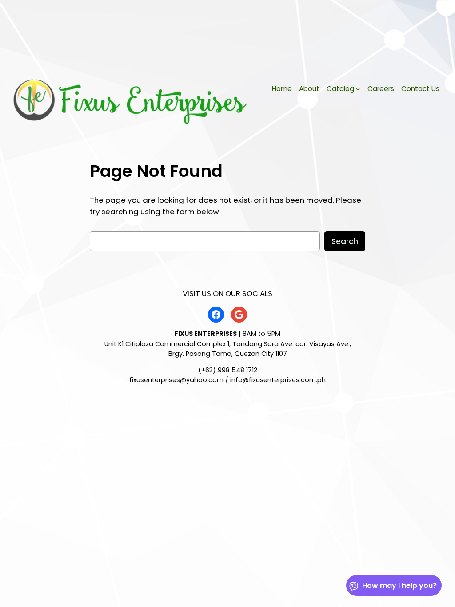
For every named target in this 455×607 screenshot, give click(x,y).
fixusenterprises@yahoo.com (176, 379)
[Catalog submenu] (358, 89)
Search (344, 241)
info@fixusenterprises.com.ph (278, 379)
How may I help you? (399, 585)
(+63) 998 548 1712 (227, 370)
